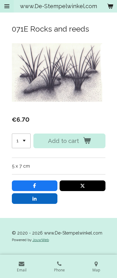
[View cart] (110, 6)
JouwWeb (40, 240)
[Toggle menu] (7, 6)
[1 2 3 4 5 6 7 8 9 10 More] (21, 141)
